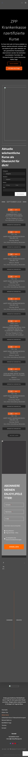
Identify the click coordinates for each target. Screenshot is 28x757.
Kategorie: (5, 171)
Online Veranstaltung (12, 242)
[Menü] (25, 2)
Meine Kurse (5, 715)
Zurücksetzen (20, 194)
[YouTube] (15, 743)
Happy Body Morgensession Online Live (14, 237)
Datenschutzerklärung (10, 755)
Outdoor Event (16, 379)
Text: (4, 187)
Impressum (21, 755)
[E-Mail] (17, 743)
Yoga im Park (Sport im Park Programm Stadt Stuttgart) (14, 374)
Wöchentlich (11, 220)
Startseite (4, 710)
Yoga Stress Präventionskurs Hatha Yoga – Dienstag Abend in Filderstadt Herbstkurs (14, 328)
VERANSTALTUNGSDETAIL (14, 224)
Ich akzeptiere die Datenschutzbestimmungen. (14, 538)
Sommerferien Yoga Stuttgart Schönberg (14, 215)
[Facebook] (10, 743)
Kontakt (4, 728)
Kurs (6, 220)
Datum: (4, 182)
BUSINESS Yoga (6, 723)
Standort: (5, 176)
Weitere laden (14, 435)
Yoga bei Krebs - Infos (12, 532)
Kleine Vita (5, 712)
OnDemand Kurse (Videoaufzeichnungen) (14, 717)
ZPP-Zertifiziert (19, 220)
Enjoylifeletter (10, 531)
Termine (4, 725)
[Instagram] (12, 743)
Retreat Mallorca (6, 720)
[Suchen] (22, 2)
